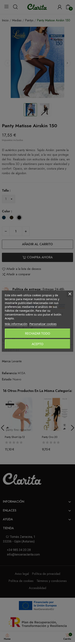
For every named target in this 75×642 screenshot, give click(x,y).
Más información (16, 324)
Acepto (37, 344)
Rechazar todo (37, 333)
